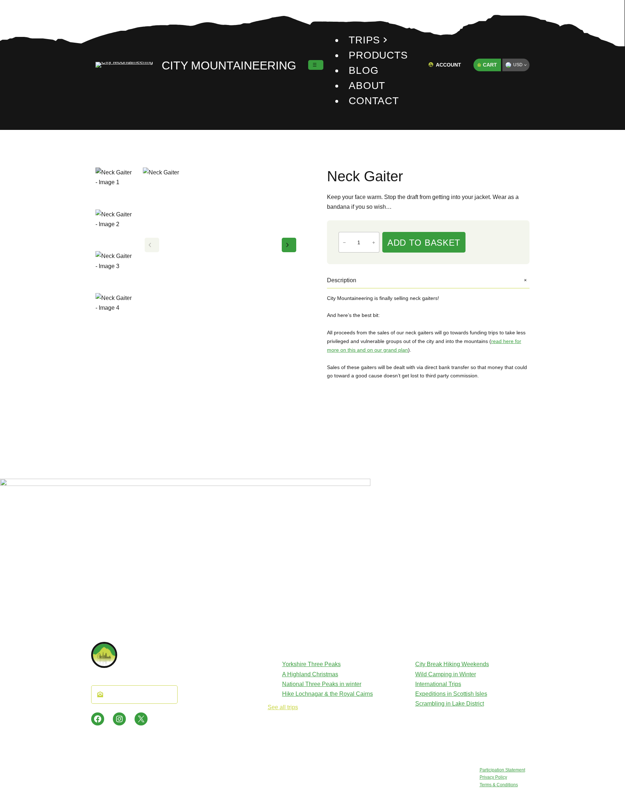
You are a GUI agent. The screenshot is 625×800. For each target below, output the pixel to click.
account (448, 65)
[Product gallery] (220, 245)
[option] (114, 228)
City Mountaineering (229, 65)
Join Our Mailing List (138, 694)
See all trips (283, 707)
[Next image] (289, 245)
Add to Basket (423, 242)
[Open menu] (315, 64)
